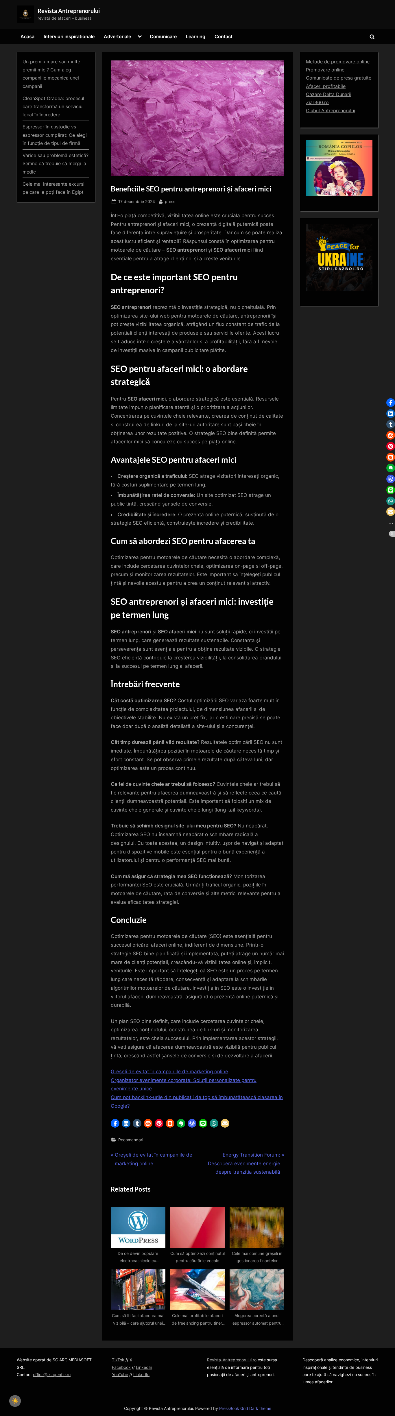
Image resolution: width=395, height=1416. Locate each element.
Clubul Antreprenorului (330, 110)
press (170, 201)
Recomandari (130, 1139)
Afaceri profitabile (326, 86)
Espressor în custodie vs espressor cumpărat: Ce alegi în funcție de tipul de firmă (55, 135)
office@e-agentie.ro (52, 1374)
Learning (195, 36)
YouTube (120, 1374)
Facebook (121, 1367)
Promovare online (325, 70)
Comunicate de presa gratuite (338, 78)
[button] (115, 1123)
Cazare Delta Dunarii (328, 94)
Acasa (27, 36)
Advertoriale (117, 36)
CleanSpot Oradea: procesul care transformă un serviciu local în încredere (53, 106)
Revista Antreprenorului (69, 10)
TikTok (118, 1359)
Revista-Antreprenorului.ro (231, 1359)
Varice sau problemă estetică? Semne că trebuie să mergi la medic (55, 163)
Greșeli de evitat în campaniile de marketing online (169, 1071)
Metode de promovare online (338, 61)
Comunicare (163, 36)
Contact (223, 36)
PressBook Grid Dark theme (245, 1408)
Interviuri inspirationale (69, 36)
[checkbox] (15, 1401)
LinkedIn (144, 1367)
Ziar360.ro (317, 102)
